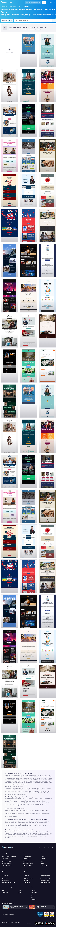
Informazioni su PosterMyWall (9, 856)
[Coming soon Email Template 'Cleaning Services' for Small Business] (47, 295)
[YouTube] (52, 847)
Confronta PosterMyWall (8, 887)
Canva (3, 890)
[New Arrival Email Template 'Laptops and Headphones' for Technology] (28, 260)
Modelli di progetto (27, 856)
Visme (19, 890)
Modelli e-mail (4, 6)
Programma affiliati (6, 861)
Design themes (26, 861)
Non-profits (44, 865)
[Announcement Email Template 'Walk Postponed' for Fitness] (28, 50)
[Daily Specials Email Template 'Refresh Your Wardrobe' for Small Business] (9, 85)
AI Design (26, 875)
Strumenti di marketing (28, 863)
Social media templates (28, 860)
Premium (43, 858)
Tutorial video (5, 875)
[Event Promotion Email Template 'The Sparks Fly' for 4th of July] (9, 225)
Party (20, 6)
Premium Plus (44, 860)
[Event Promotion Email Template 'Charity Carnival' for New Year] (28, 366)
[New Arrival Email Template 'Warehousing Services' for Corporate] (47, 120)
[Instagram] (43, 847)
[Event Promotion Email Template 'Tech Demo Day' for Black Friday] (28, 120)
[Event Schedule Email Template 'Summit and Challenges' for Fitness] (47, 85)
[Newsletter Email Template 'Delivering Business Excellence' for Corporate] (28, 190)
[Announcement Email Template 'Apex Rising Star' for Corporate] (47, 260)
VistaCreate (5, 892)
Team (42, 861)
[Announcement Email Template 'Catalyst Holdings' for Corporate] (28, 85)
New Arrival (13, 6)
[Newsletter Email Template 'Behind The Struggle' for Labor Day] (28, 155)
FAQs (32, 895)
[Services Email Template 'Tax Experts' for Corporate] (28, 331)
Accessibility (34, 894)
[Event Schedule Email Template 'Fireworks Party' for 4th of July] (28, 225)
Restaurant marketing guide (8, 882)
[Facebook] (39, 847)
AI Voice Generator (44, 877)
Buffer (19, 892)
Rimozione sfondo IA (45, 878)
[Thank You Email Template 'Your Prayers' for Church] (47, 331)
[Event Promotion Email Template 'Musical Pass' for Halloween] (9, 295)
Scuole (42, 863)
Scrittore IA (27, 880)
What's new (5, 858)
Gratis (42, 856)
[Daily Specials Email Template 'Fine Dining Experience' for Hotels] (28, 295)
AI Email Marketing (28, 878)
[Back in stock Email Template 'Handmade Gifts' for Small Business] (47, 155)
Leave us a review (6, 863)
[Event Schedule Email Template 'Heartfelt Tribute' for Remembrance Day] (47, 190)
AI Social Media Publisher (30, 877)
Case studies (5, 860)
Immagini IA (27, 882)
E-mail (10, 20)
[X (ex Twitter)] (48, 847)
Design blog (5, 878)
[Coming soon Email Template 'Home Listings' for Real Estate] (47, 366)
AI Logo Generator (44, 880)
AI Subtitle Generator (45, 875)
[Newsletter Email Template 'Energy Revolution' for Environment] (9, 260)
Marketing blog (5, 880)
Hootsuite (20, 894)
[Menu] (55, 2)
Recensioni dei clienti (7, 867)
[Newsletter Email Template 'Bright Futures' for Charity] (9, 120)
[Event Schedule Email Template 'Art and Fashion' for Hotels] (9, 401)
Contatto (33, 890)
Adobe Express (5, 894)
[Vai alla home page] (6, 2)
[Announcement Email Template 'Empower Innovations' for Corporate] (47, 50)
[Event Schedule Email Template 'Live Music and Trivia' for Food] (9, 190)
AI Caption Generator (45, 882)
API (32, 897)
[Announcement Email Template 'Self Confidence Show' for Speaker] (9, 366)
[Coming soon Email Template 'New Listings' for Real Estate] (47, 225)
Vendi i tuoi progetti (6, 865)
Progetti (4, 20)
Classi (3, 877)
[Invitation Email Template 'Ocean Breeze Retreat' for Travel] (9, 331)
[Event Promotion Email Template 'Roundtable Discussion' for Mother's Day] (9, 155)
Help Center (34, 892)
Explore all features (27, 865)
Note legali (33, 899)
